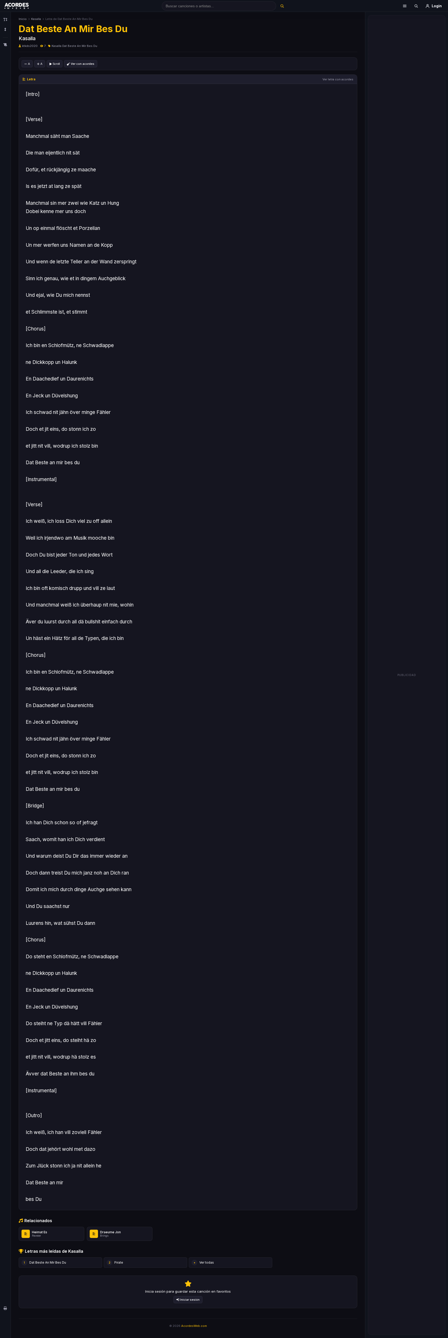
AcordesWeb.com (194, 1326)
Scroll (56, 63)
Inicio (23, 19)
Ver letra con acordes (338, 79)
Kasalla (36, 19)
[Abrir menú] (405, 6)
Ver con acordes (82, 64)
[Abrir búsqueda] (416, 6)
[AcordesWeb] (23, 6)
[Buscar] (282, 6)
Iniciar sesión (190, 1299)
